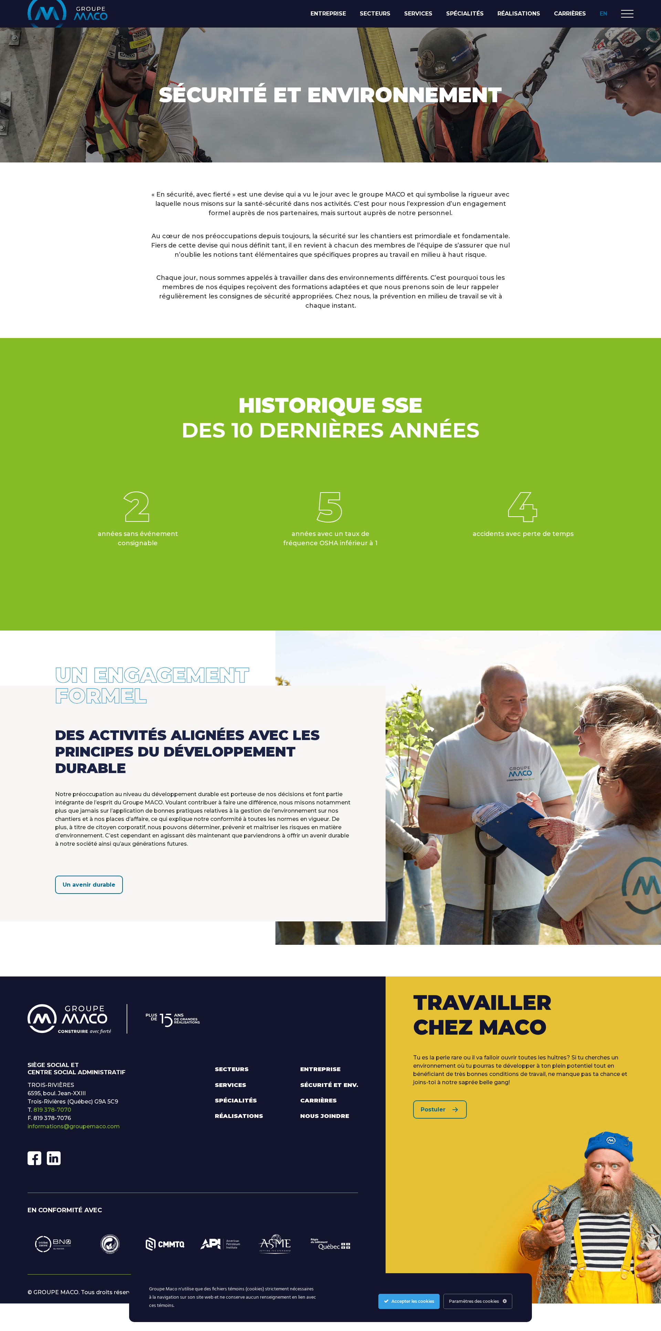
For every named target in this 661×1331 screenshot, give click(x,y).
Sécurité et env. (329, 1084)
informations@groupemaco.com (74, 1126)
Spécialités (465, 13)
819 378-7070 (52, 1110)
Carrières (570, 13)
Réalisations (518, 13)
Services (418, 13)
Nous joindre (324, 1115)
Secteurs (375, 13)
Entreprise (328, 13)
